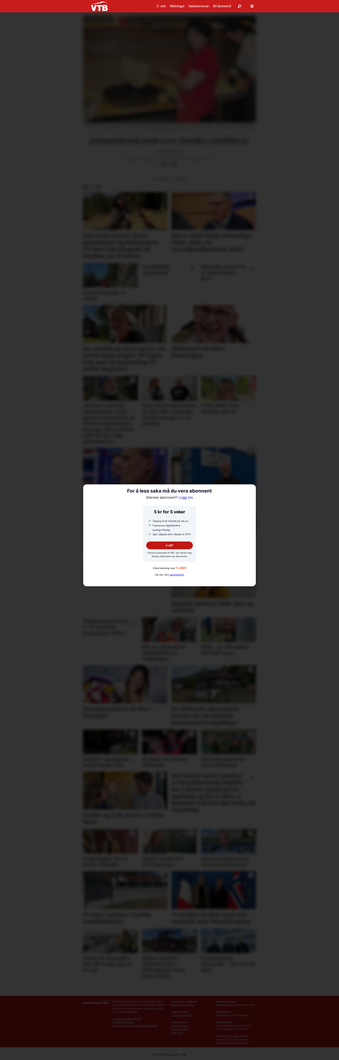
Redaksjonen (179, 1025)
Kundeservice (179, 1029)
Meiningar (177, 6)
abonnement (177, 574)
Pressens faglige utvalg (126, 1018)
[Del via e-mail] (175, 164)
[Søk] (239, 6)
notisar (179, 179)
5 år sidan (161, 179)
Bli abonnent (222, 6)
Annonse (177, 1032)
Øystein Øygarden (182, 1005)
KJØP (169, 545)
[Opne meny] (251, 6)
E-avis (161, 6)
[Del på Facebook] (163, 164)
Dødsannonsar (199, 6)
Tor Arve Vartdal (181, 1015)
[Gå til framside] (99, 6)
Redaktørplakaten (123, 1022)
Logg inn (169, 497)
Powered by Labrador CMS (169, 1054)
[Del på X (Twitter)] (169, 164)
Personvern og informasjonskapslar (135, 1025)
